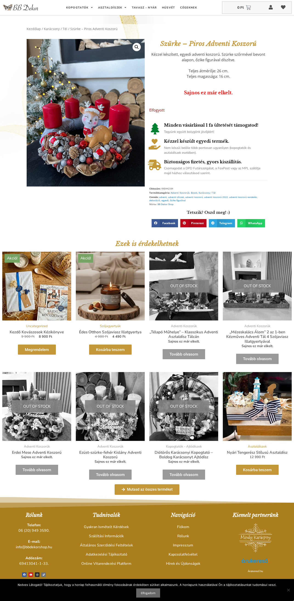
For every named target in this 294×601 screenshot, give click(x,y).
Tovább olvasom (184, 354)
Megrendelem (37, 349)
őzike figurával (178, 200)
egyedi (165, 200)
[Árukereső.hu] (255, 563)
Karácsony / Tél (55, 29)
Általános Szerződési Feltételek (106, 545)
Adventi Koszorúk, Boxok (184, 192)
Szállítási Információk (106, 536)
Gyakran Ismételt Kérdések (106, 526)
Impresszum (183, 545)
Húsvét (168, 7)
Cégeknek (188, 7)
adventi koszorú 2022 (216, 197)
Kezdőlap (34, 29)
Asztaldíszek (110, 7)
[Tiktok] (43, 574)
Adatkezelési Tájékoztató (106, 554)
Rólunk (183, 536)
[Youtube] (30, 574)
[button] (137, 47)
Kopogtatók (77, 7)
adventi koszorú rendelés (243, 197)
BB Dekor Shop (165, 204)
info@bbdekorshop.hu (34, 547)
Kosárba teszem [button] (110, 349)
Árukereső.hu (255, 571)
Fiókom (183, 526)
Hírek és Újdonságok (183, 563)
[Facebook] (24, 574)
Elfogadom (148, 593)
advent (163, 197)
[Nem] (288, 590)
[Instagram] (37, 574)
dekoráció (154, 200)
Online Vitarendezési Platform (106, 563)
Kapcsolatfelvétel (183, 554)
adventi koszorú (194, 197)
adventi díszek (176, 197)
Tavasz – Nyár (144, 7)
